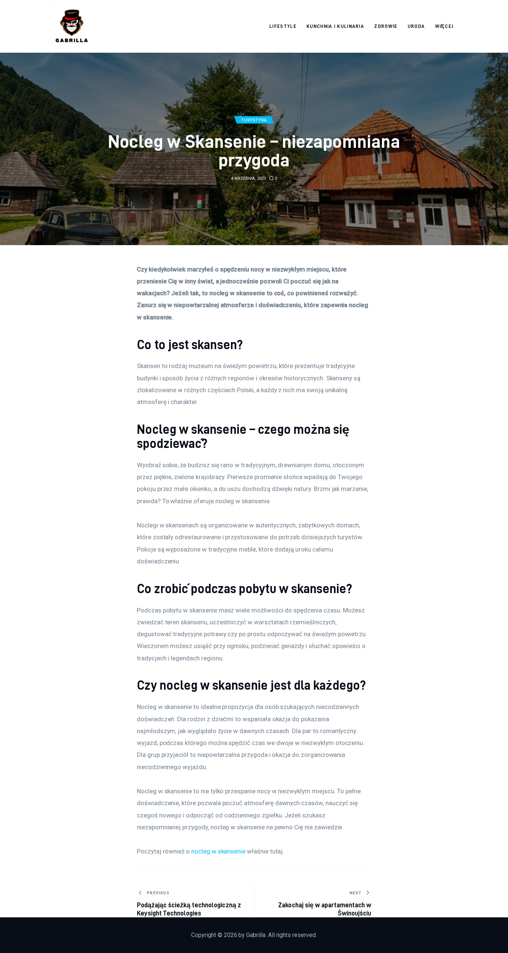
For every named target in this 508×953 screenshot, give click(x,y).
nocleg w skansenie (218, 851)
